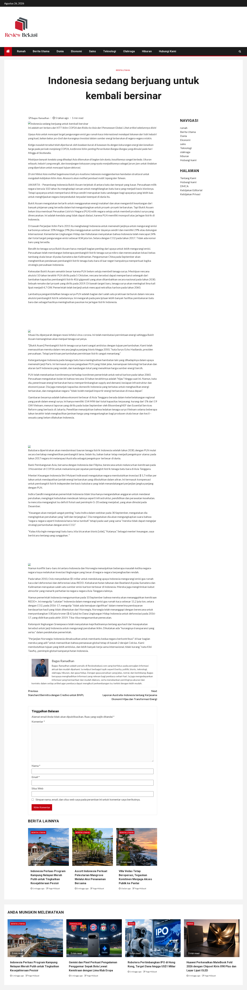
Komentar (38, 721)
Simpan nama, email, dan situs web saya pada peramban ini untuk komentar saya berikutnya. (88, 799)
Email (36, 776)
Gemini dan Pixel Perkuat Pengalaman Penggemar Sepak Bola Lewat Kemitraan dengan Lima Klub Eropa (93, 966)
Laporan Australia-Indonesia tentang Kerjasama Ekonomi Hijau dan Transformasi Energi (129, 695)
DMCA (184, 186)
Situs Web (37, 788)
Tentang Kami (188, 178)
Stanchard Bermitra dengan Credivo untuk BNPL (56, 693)
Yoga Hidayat (54, 888)
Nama (36, 765)
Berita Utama (41, 51)
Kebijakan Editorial (191, 190)
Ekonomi (76, 51)
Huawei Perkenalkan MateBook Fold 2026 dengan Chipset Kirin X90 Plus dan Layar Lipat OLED (211, 966)
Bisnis (131, 923)
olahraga (129, 51)
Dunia (60, 51)
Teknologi (109, 51)
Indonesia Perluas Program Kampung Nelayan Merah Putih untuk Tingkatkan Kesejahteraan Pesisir (34, 966)
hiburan (147, 51)
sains (92, 51)
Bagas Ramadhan (40, 118)
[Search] (240, 51)
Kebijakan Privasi (190, 194)
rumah (21, 51)
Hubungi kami (167, 51)
